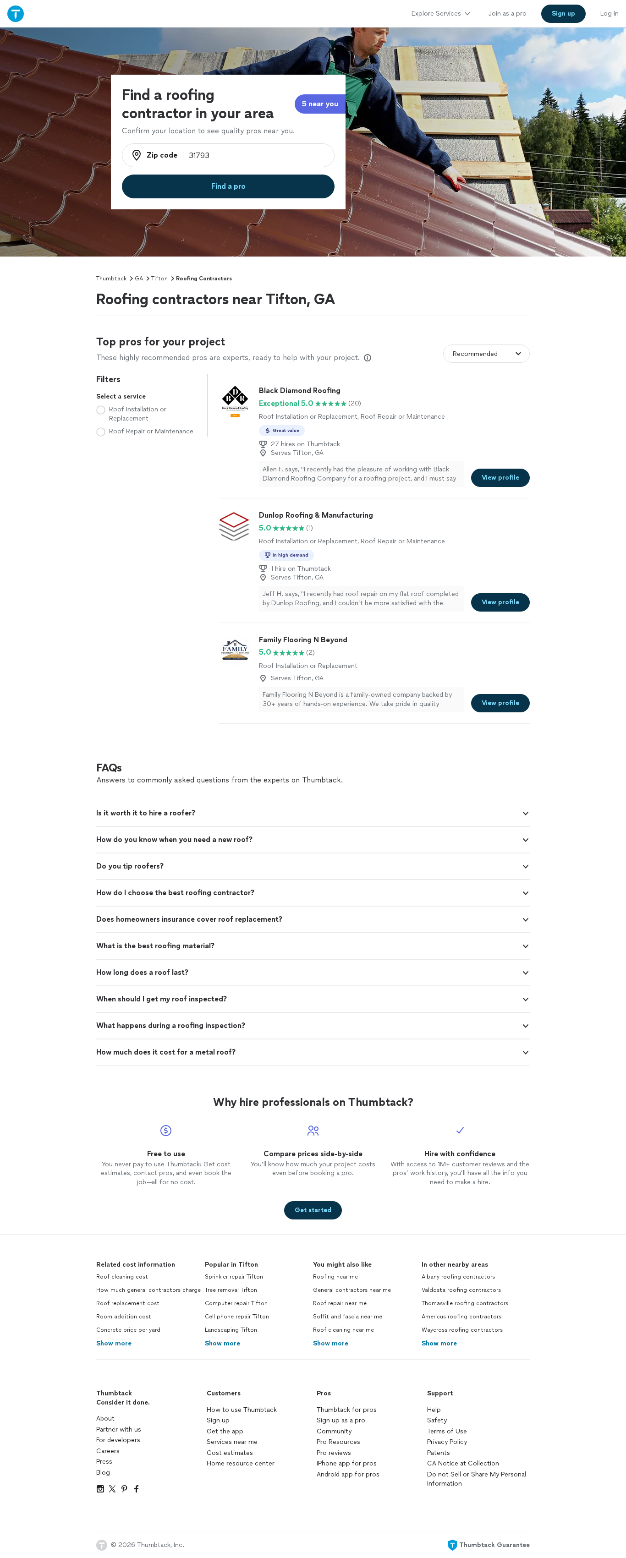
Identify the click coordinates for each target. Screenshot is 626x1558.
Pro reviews (334, 1453)
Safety (437, 1420)
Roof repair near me (340, 1303)
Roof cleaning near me (343, 1330)
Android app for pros (348, 1474)
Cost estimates (230, 1453)
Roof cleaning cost (122, 1277)
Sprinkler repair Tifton (234, 1277)
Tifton (159, 278)
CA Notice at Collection (463, 1463)
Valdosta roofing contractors (461, 1290)
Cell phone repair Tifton (237, 1316)
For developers (118, 1440)
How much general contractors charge (148, 1290)
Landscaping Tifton (231, 1330)
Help (434, 1410)
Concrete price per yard (128, 1330)
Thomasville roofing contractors (465, 1303)
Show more (114, 1343)
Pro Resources (338, 1442)
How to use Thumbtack (242, 1410)
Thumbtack (111, 278)
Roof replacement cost (127, 1303)
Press (104, 1461)
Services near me (232, 1442)
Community (334, 1431)
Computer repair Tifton (236, 1303)
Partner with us (118, 1429)
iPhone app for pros (347, 1463)
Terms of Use (447, 1431)
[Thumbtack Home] (15, 13)
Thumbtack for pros (347, 1410)
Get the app (225, 1431)
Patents (438, 1453)
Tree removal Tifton (231, 1290)
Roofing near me (335, 1277)
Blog (103, 1472)
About (105, 1418)
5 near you (320, 103)
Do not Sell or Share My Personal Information (476, 1479)
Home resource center (241, 1463)
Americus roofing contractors (461, 1316)
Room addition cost (123, 1316)
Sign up (218, 1420)
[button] (313, 813)
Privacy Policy (447, 1442)
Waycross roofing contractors (462, 1330)
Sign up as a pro (341, 1420)
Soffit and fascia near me (347, 1316)
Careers (108, 1451)
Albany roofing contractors (458, 1277)
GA (139, 278)
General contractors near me (352, 1290)
